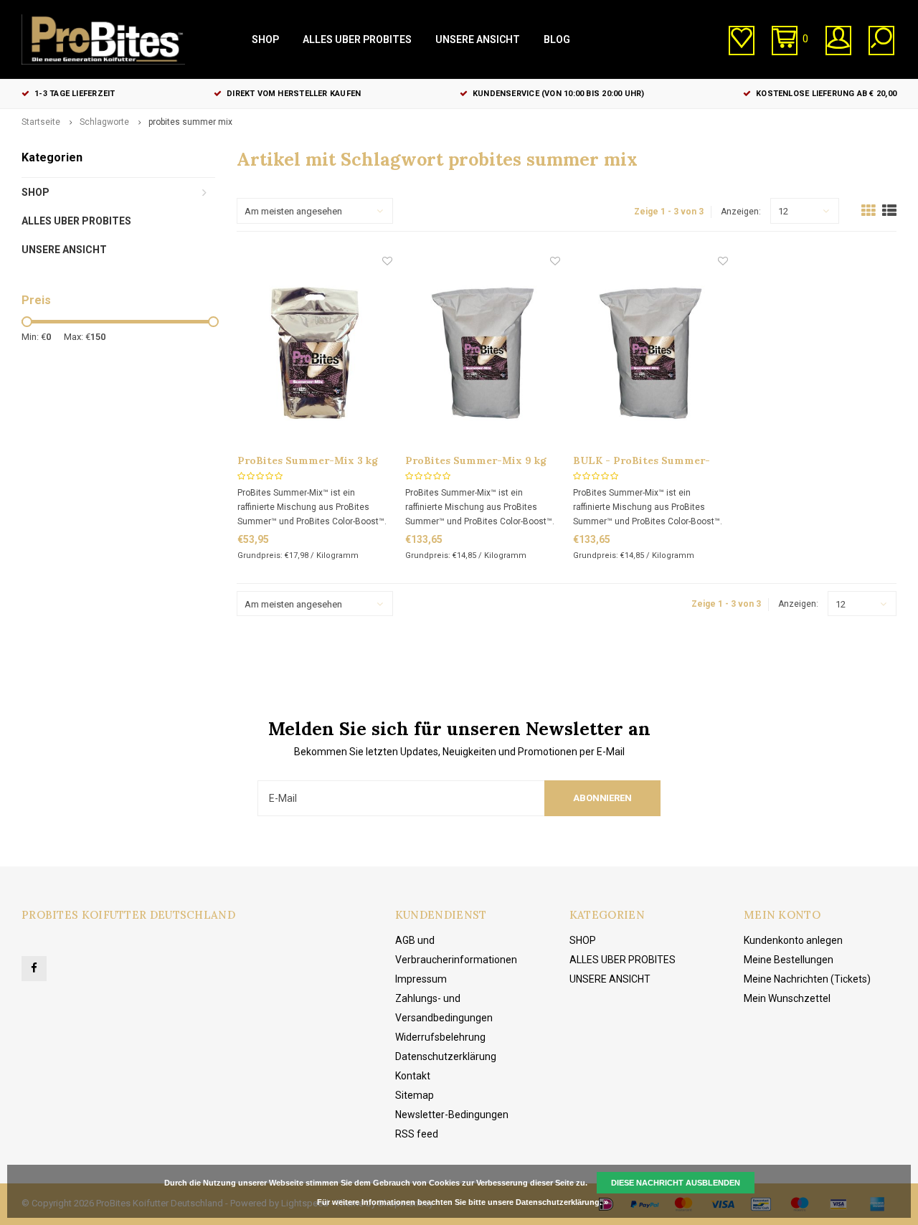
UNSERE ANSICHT (477, 39)
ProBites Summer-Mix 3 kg (307, 460)
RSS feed (416, 1134)
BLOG (557, 39)
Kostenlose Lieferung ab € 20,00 (826, 93)
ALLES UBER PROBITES (357, 39)
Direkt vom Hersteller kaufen (294, 93)
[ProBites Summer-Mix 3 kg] (314, 353)
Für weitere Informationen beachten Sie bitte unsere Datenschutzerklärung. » (462, 1202)
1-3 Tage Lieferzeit (74, 93)
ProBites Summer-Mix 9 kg (475, 460)
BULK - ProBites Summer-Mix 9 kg (641, 461)
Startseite (41, 122)
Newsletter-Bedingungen (451, 1114)
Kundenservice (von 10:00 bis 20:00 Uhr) (559, 93)
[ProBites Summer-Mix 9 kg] (482, 353)
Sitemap (414, 1095)
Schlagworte (104, 122)
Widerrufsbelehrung (440, 1037)
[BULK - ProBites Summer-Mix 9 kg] (650, 353)
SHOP (265, 39)
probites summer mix (190, 122)
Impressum (421, 979)
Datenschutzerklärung (445, 1056)
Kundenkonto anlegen (793, 940)
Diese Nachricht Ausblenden (675, 1182)
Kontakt (412, 1076)
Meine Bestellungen (788, 959)
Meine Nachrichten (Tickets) (807, 979)
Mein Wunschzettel (787, 998)
